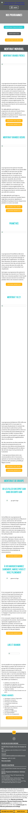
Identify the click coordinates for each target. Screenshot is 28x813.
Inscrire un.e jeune (7, 811)
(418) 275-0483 (11, 758)
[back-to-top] (14, 732)
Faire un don (21, 811)
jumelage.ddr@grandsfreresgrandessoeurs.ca (13, 755)
